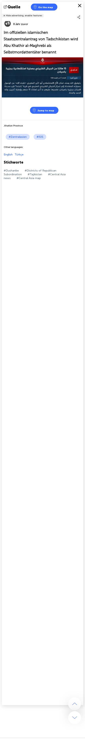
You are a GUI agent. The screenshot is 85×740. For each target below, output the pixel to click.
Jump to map (45, 110)
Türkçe (19, 154)
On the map (45, 7)
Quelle (14, 7)
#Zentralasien (18, 137)
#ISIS (40, 137)
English (8, 154)
